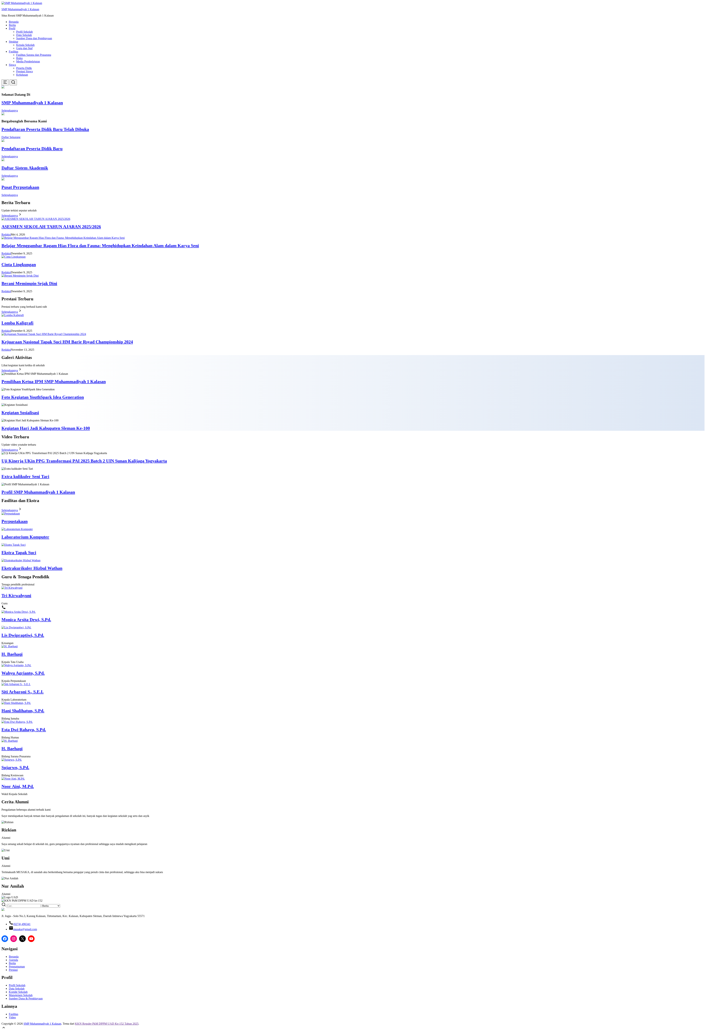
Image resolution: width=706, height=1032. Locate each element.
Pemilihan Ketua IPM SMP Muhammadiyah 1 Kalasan (53, 381)
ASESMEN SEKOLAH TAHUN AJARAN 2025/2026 (51, 226)
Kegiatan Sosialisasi (20, 412)
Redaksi (6, 234)
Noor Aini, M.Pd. (17, 786)
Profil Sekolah (24, 31)
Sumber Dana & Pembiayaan (26, 998)
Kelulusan (22, 74)
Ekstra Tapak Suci (18, 552)
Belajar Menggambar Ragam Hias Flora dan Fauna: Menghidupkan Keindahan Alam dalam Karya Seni (100, 245)
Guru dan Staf (24, 48)
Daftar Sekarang (10, 137)
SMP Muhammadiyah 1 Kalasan (20, 9)
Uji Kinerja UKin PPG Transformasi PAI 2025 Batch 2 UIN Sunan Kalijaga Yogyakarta (84, 461)
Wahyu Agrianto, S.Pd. (23, 673)
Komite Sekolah (18, 991)
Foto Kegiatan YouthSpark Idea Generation (42, 397)
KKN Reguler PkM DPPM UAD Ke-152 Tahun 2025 (106, 1023)
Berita (12, 25)
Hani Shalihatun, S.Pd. (22, 710)
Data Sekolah (24, 35)
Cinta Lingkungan (18, 264)
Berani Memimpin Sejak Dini (29, 283)
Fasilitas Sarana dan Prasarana (33, 54)
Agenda (13, 959)
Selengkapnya (9, 110)
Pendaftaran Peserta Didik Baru (32, 148)
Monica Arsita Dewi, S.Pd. (26, 619)
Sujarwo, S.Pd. (15, 767)
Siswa (12, 64)
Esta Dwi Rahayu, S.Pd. (23, 729)
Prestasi (13, 969)
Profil (12, 28)
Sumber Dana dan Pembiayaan (34, 38)
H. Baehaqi (12, 654)
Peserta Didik (24, 68)
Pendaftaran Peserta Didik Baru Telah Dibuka (45, 129)
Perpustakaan (14, 521)
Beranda (14, 21)
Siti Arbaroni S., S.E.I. (22, 691)
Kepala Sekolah (25, 44)
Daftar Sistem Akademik (24, 168)
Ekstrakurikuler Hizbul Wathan (31, 568)
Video (12, 1017)
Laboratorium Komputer (25, 537)
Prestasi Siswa (24, 71)
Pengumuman (17, 966)
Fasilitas (13, 51)
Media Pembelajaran (28, 61)
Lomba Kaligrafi (17, 323)
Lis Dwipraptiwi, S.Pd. (22, 635)
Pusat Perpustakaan (20, 187)
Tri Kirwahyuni (16, 595)
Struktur (13, 41)
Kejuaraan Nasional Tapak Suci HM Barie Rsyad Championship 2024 (67, 341)
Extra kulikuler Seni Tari (25, 476)
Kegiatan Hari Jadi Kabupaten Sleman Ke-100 (45, 428)
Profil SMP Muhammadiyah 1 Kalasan (38, 492)
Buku (19, 58)
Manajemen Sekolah (21, 995)
